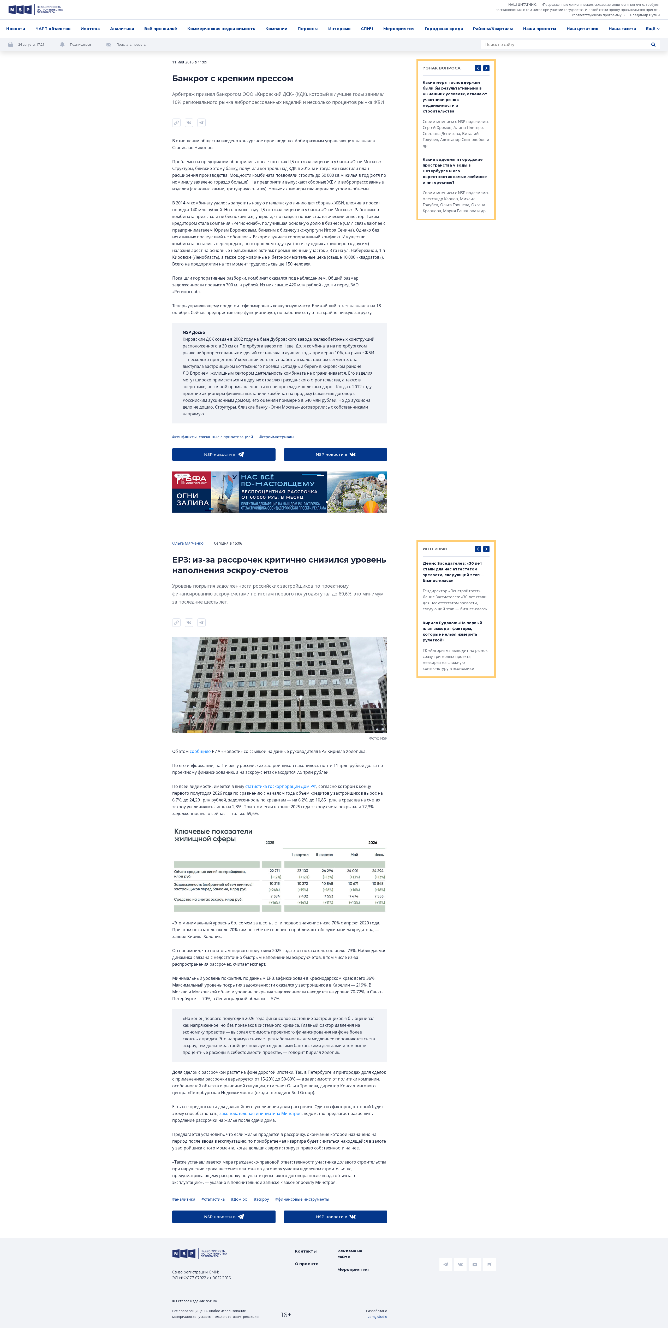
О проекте (307, 1263)
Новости (15, 28)
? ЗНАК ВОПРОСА (442, 68)
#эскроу (261, 1199)
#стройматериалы (276, 436)
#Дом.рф (239, 1199)
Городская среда (444, 28)
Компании (276, 28)
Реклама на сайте (349, 1253)
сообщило (200, 751)
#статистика (213, 1199)
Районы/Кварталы (493, 28)
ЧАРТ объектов (52, 28)
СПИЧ (367, 28)
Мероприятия (399, 28)
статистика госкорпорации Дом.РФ (280, 786)
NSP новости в (220, 454)
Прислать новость (131, 44)
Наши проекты (539, 28)
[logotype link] (35, 9)
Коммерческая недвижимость (221, 28)
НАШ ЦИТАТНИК (522, 4)
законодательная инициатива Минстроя (260, 1113)
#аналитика (183, 1199)
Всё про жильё (160, 28)
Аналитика (122, 28)
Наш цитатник (583, 28)
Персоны (308, 28)
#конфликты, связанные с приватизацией (212, 436)
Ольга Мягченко (188, 543)
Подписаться (80, 44)
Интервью (339, 28)
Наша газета (622, 28)
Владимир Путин (645, 15)
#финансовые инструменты (302, 1199)
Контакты (306, 1251)
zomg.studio (377, 1316)
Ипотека (90, 28)
